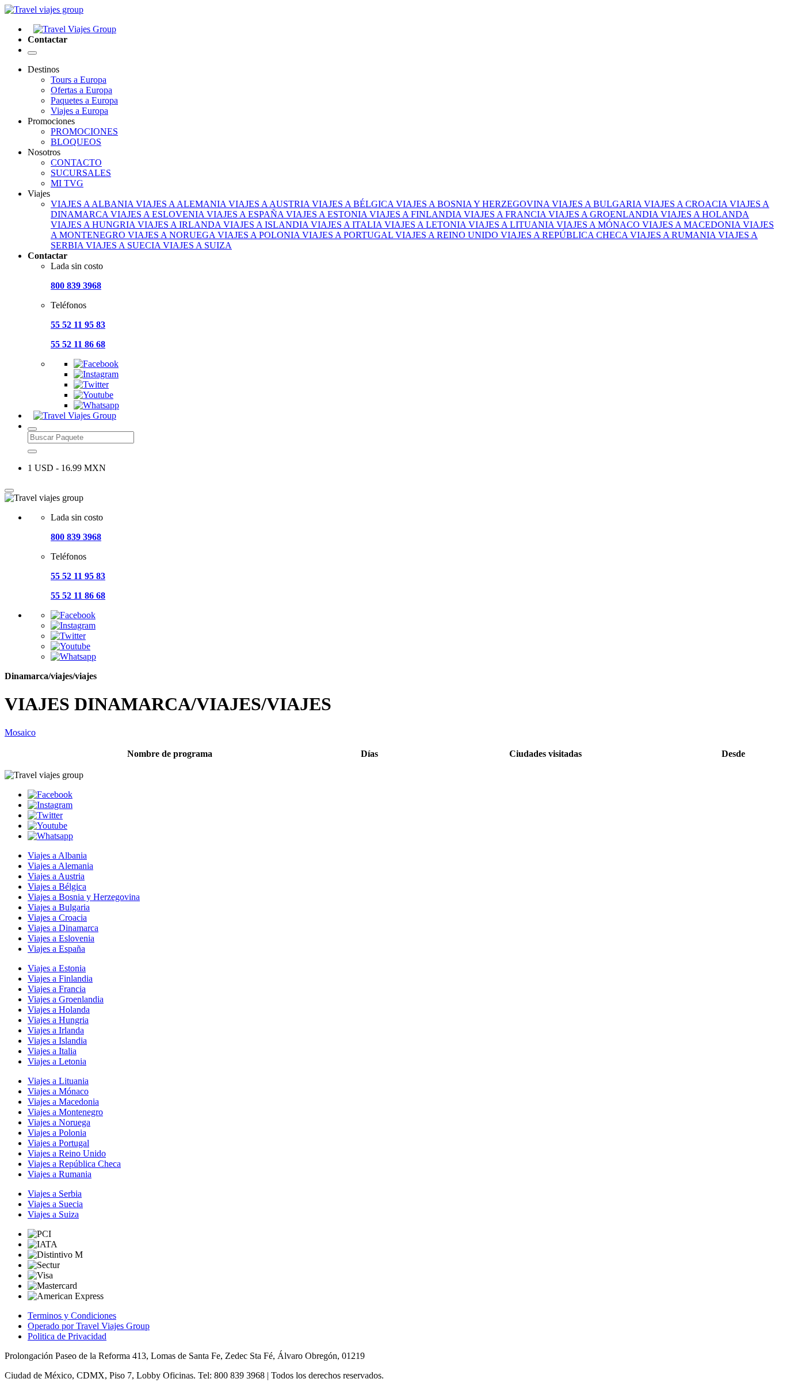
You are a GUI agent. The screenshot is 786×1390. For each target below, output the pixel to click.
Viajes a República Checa (74, 1164)
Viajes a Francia (57, 989)
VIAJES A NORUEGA (173, 235)
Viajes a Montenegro (65, 1112)
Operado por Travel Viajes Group (89, 1326)
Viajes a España (56, 949)
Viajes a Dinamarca (63, 928)
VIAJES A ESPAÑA (246, 214)
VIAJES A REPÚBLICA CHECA (565, 235)
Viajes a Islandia (57, 1041)
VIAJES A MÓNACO (599, 224)
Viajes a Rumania (59, 1174)
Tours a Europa (78, 80)
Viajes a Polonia (57, 1133)
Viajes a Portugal (58, 1143)
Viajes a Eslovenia (61, 938)
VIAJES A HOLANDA (705, 214)
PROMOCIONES (84, 131)
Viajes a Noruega (59, 1122)
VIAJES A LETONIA (426, 224)
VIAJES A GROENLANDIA (604, 214)
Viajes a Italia (52, 1051)
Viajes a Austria (56, 876)
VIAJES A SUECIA (124, 245)
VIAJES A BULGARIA (598, 204)
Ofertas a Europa (81, 90)
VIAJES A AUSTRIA (270, 204)
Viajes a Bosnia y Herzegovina (84, 897)
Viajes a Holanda (59, 1009)
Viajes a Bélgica (57, 886)
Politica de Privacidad (67, 1336)
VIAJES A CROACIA (687, 204)
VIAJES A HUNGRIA (94, 224)
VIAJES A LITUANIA (512, 224)
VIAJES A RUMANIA (674, 235)
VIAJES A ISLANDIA (267, 224)
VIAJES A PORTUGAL (348, 235)
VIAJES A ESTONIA (327, 214)
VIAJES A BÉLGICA (354, 204)
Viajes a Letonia (57, 1061)
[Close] (9, 490)
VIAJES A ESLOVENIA (158, 214)
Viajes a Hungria (58, 1020)
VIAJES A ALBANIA (93, 204)
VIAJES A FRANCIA (506, 214)
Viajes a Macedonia (63, 1101)
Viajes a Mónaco (58, 1091)
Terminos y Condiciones (72, 1315)
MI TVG (67, 183)
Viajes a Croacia (57, 917)
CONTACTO (76, 162)
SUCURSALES (81, 173)
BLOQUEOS (76, 142)
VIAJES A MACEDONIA (692, 224)
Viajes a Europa (79, 111)
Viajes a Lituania (58, 1081)
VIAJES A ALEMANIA (182, 204)
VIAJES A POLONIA (260, 235)
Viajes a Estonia (57, 968)
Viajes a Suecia (55, 1204)
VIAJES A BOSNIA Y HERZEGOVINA (474, 204)
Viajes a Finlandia (60, 978)
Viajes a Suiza (53, 1214)
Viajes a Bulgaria (59, 907)
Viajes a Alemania (60, 866)
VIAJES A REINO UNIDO (448, 235)
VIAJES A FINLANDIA (416, 214)
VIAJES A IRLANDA (180, 224)
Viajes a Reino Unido (67, 1153)
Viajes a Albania (57, 855)
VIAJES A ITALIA (347, 224)
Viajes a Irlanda (56, 1030)
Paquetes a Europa (84, 100)
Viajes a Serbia (55, 1193)
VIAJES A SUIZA (197, 245)
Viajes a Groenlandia (66, 999)
